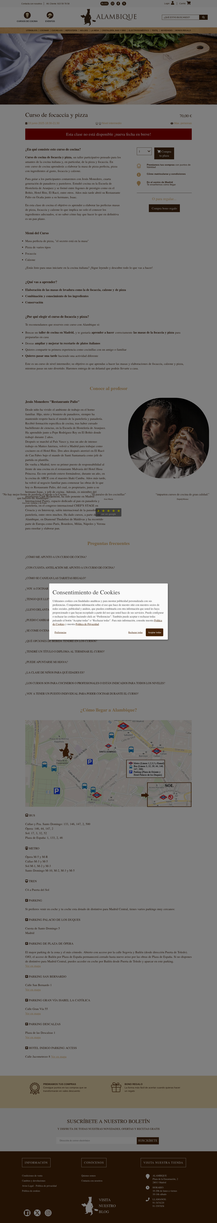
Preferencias (60, 632)
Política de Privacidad (87, 624)
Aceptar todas (154, 632)
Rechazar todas (135, 632)
